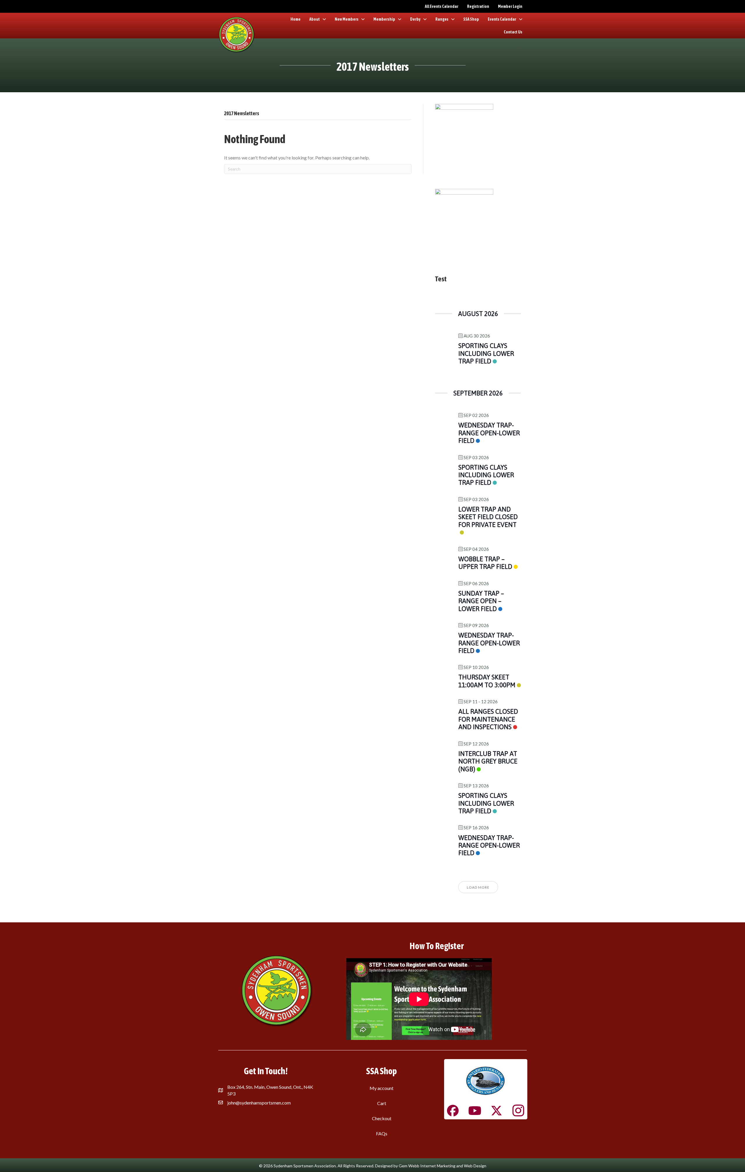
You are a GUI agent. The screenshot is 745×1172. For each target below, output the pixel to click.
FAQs (381, 1133)
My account (381, 1088)
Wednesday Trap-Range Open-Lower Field (489, 432)
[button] (453, 1110)
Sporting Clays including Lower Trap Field (486, 353)
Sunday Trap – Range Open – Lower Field (481, 600)
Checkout (381, 1118)
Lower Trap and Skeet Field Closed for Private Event (488, 516)
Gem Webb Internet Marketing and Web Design (442, 1165)
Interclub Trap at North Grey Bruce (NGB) (487, 761)
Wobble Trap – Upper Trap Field (485, 562)
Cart (381, 1103)
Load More (478, 887)
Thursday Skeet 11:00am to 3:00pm (486, 680)
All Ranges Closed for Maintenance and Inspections (488, 719)
